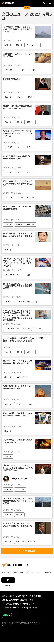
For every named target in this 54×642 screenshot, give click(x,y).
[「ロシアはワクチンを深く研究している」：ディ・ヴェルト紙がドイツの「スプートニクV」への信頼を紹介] (43, 262)
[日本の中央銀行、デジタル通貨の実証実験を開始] (43, 211)
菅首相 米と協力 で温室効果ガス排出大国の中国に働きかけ (18, 107)
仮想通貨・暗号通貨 (23, 224)
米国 (17, 122)
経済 (6, 224)
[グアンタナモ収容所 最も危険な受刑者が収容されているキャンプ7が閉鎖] (43, 502)
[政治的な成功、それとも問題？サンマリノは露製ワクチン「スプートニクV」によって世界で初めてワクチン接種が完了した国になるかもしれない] (43, 314)
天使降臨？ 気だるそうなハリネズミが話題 (17, 55)
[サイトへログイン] (44, 3)
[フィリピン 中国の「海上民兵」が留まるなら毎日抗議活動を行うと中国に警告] (43, 32)
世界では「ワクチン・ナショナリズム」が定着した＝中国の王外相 (17, 524)
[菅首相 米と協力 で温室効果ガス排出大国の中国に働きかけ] (43, 110)
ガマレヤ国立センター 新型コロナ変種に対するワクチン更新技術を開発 (17, 286)
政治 (17, 45)
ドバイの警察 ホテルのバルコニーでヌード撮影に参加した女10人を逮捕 (25, 339)
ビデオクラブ (9, 70)
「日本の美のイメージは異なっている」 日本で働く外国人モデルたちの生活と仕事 (18, 467)
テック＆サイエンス (11, 147)
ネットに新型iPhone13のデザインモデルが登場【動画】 (17, 157)
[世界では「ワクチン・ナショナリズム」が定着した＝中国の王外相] (43, 528)
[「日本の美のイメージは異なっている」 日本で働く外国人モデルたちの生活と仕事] (43, 469)
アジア (18, 97)
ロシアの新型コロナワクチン (15, 329)
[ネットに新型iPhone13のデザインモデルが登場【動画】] (43, 160)
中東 (17, 352)
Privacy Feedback (29, 607)
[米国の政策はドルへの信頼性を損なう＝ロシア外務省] (43, 391)
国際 (6, 45)
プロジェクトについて (11, 596)
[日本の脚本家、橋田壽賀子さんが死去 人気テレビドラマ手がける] (43, 237)
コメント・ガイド (27, 600)
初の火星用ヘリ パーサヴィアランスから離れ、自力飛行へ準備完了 (17, 183)
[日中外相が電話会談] (43, 84)
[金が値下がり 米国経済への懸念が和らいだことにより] (43, 444)
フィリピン (31, 45)
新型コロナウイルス (26, 302)
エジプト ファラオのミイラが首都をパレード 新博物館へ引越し (17, 362)
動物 (35, 70)
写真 (6, 377)
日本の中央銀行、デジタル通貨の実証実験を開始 (17, 207)
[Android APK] (9, 615)
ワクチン (7, 302)
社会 (28, 147)
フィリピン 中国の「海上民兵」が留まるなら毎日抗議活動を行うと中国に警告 (17, 29)
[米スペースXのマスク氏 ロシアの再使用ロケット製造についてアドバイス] (43, 135)
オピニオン (36, 572)
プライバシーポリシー (11, 607)
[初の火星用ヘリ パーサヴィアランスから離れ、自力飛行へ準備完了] (43, 185)
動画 (23, 70)
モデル (18, 489)
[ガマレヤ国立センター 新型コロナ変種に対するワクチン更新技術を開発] (43, 289)
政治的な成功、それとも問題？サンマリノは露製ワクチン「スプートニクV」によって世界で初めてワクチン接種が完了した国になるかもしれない (17, 315)
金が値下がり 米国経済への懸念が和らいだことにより (17, 441)
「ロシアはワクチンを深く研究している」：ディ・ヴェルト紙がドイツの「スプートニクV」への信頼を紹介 (17, 262)
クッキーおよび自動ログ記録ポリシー (17, 603)
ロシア (18, 404)
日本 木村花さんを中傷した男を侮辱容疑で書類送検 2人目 (17, 414)
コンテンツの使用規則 (31, 596)
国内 (6, 250)
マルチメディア (21, 377)
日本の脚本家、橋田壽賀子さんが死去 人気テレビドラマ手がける (17, 234)
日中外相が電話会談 (12, 79)
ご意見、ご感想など (10, 600)
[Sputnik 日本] (8, 4)
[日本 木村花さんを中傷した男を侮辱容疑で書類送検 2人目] (43, 418)
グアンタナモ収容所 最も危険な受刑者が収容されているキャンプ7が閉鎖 (18, 500)
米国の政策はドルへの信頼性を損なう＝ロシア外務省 (17, 387)
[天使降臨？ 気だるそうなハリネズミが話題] (43, 58)
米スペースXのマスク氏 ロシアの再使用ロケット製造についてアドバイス (17, 133)
